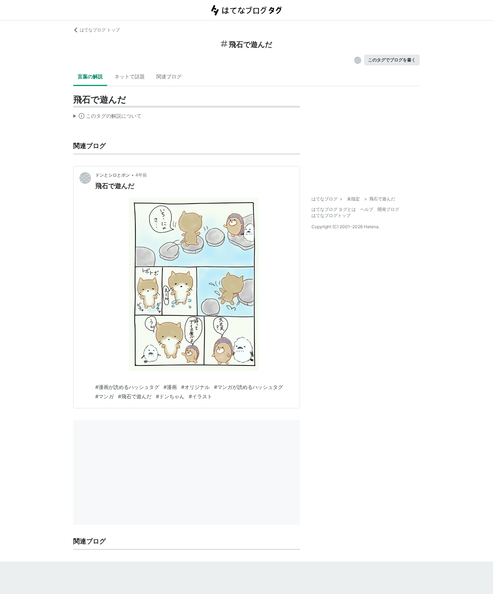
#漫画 (170, 387)
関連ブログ (169, 76)
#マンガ (104, 396)
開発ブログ (388, 209)
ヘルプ (366, 209)
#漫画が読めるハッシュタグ (127, 387)
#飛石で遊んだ (135, 396)
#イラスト (200, 396)
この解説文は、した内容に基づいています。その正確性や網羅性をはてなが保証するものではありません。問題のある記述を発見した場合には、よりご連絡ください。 (107, 117)
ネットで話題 (129, 76)
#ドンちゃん (170, 396)
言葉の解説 (90, 76)
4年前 (141, 175)
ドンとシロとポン (112, 175)
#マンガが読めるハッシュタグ (248, 387)
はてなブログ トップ (100, 29)
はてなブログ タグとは (333, 209)
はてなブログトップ (330, 215)
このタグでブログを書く (392, 59)
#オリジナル (195, 387)
